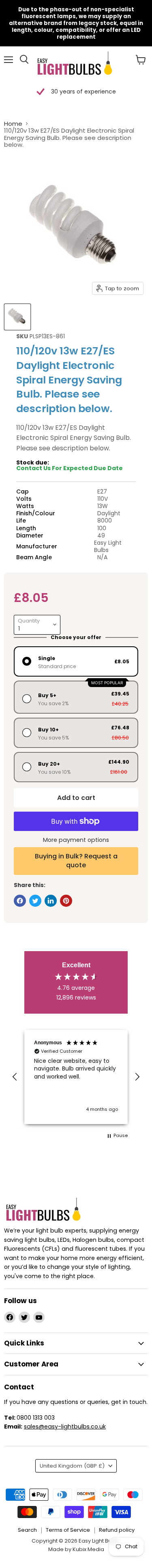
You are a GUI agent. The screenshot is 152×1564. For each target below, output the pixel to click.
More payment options (76, 840)
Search (27, 1530)
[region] (76, 1077)
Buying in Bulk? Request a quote (76, 861)
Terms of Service (68, 1530)
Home (13, 123)
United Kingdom (72, 1466)
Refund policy (117, 1530)
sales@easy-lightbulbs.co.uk (65, 1426)
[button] (15, 1077)
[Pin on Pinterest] (66, 901)
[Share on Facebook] (20, 901)
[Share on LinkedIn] (51, 901)
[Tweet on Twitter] (35, 901)
